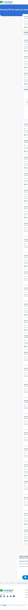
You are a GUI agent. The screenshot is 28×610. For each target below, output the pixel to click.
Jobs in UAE (6, 583)
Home (1, 583)
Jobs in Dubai (12, 583)
